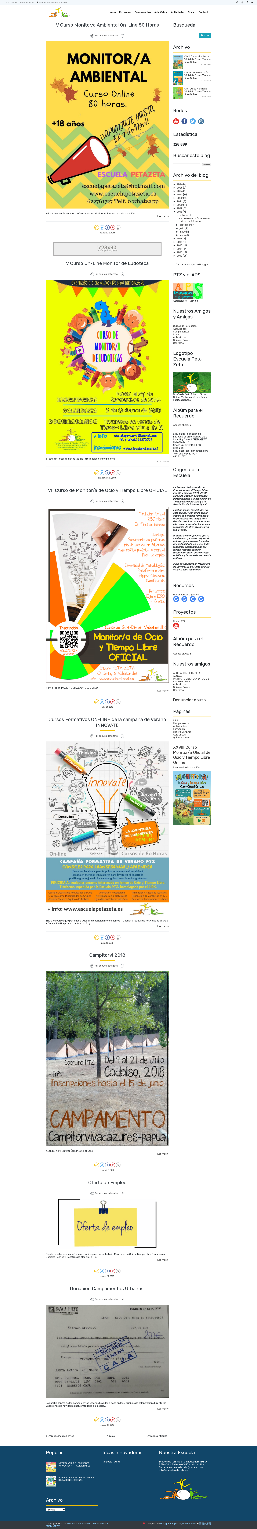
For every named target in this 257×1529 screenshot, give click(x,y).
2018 (180, 211)
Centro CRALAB (182, 731)
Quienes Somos (181, 340)
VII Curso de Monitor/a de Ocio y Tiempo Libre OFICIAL (107, 490)
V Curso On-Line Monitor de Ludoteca (107, 263)
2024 (180, 191)
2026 (180, 184)
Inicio (113, 12)
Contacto (204, 12)
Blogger (203, 264)
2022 (180, 198)
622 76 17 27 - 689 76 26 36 (21, 2)
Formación (125, 12)
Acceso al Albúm (182, 425)
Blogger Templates (170, 1523)
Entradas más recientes (60, 1436)
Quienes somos (181, 737)
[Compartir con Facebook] (107, 227)
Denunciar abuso (189, 699)
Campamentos (143, 12)
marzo (183, 235)
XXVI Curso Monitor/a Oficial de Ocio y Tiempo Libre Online (197, 91)
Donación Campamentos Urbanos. (107, 1288)
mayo (183, 231)
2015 (180, 245)
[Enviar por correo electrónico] (96, 227)
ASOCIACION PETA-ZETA (186, 673)
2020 (180, 204)
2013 (180, 252)
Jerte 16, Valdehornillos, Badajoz (53, 2)
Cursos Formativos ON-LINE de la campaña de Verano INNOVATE (107, 722)
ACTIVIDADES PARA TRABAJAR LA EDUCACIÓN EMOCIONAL (76, 1478)
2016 (180, 242)
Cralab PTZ (179, 621)
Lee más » (163, 216)
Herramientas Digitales (186, 594)
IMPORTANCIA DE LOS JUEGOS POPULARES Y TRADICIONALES (74, 1464)
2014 (180, 248)
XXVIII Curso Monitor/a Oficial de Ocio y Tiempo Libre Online (197, 59)
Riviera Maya (189, 1523)
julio (182, 228)
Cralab (191, 12)
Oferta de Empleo (107, 1182)
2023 (180, 194)
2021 (180, 201)
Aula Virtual (160, 12)
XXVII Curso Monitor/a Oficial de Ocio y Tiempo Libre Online (197, 75)
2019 (180, 208)
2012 (180, 255)
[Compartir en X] (102, 227)
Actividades (177, 12)
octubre (184, 215)
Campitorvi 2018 (107, 955)
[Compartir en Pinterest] (112, 227)
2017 (180, 238)
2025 (180, 187)
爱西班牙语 (205, 1523)
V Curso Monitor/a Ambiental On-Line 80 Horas (107, 25)
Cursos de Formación (185, 326)
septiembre (186, 224)
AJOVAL (177, 675)
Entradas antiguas (156, 1436)
